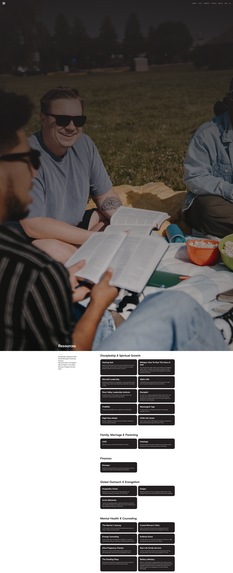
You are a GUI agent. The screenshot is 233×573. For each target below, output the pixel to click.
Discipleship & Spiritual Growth (67, 356)
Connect (207, 3)
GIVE (226, 3)
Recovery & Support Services (66, 367)
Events (214, 3)
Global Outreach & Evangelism (67, 363)
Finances (60, 361)
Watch (220, 3)
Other (60, 369)
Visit (200, 3)
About (194, 3)
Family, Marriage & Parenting (67, 359)
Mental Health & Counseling (66, 365)
